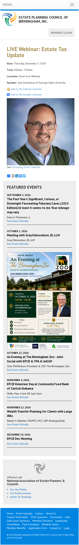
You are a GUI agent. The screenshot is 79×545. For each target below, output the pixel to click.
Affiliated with (36, 481)
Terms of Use (16, 537)
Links (67, 517)
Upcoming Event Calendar (26, 167)
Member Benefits (16, 528)
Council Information (17, 517)
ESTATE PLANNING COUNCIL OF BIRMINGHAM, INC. (43, 19)
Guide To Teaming (20, 496)
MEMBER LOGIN (61, 32)
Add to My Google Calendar (26, 94)
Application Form (37, 528)
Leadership (61, 520)
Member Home (50, 524)
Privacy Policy (68, 535)
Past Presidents (30, 524)
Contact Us (55, 528)
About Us (51, 513)
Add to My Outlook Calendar (26, 89)
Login (67, 528)
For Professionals (20, 493)
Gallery (39, 513)
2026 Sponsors (39, 517)
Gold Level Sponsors (18, 520)
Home (10, 513)
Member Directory (43, 520)
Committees (13, 524)
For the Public (18, 489)
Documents (56, 517)
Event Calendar (24, 513)
